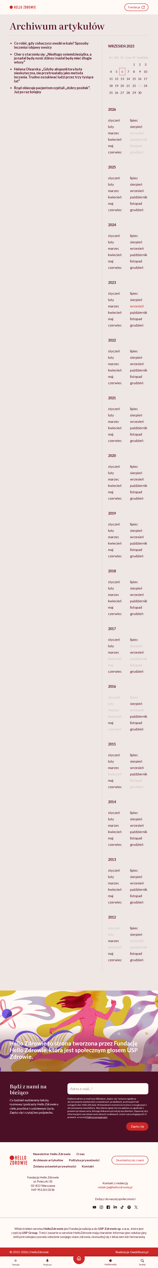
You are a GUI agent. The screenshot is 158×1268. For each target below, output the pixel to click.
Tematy (16, 1264)
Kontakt (88, 1166)
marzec (113, 133)
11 (111, 78)
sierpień (136, 126)
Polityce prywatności (96, 1117)
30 (139, 92)
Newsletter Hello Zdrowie (52, 1154)
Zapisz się (137, 1126)
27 (122, 92)
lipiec (134, 120)
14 (128, 78)
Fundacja (134, 7)
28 (128, 92)
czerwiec (115, 152)
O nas (80, 1154)
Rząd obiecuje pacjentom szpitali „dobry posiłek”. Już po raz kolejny (52, 90)
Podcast (47, 1264)
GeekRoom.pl (139, 1252)
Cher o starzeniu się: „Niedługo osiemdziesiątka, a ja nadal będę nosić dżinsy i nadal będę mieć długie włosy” (53, 58)
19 (116, 85)
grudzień (136, 210)
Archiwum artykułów (48, 1160)
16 (139, 78)
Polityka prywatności (84, 1160)
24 (145, 85)
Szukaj (142, 1264)
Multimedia (111, 1264)
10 (145, 71)
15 (134, 78)
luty (111, 126)
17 (145, 78)
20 (122, 85)
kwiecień (115, 139)
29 (134, 92)
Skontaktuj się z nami (130, 1160)
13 (122, 78)
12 (116, 78)
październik (138, 197)
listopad (136, 203)
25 (111, 92)
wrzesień (137, 191)
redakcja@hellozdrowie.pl (115, 1187)
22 (134, 85)
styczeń (114, 120)
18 (111, 85)
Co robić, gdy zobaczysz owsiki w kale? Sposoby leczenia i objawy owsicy (51, 45)
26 (116, 92)
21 (128, 85)
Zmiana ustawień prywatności (54, 1166)
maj (110, 146)
